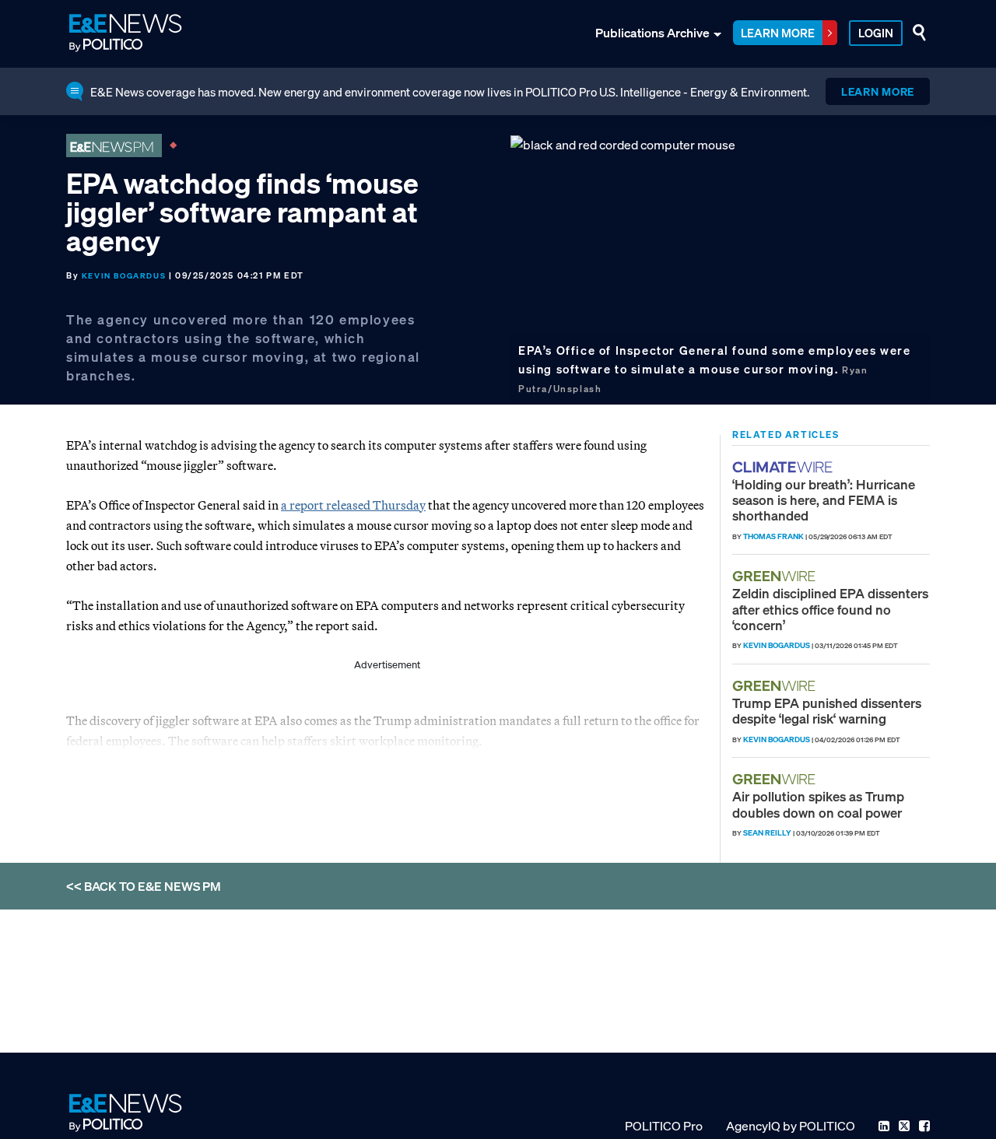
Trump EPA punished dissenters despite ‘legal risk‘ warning (826, 710)
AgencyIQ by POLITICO (790, 1125)
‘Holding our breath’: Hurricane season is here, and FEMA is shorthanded (823, 500)
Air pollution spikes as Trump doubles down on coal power (818, 804)
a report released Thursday (353, 505)
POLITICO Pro (664, 1125)
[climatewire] (784, 467)
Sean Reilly (767, 833)
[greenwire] (775, 576)
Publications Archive (652, 32)
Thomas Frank (773, 536)
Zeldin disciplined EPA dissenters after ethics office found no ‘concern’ (830, 609)
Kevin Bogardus (124, 276)
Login (875, 32)
